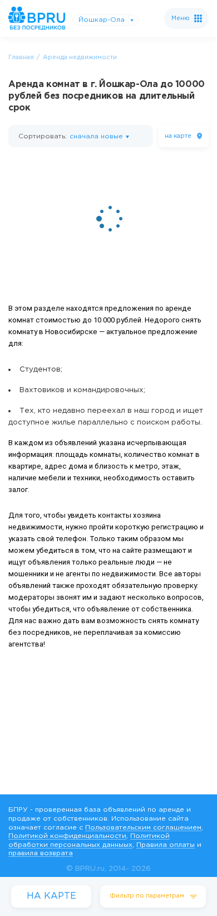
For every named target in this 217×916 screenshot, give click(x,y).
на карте (178, 136)
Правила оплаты (165, 845)
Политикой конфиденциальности (67, 836)
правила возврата (40, 853)
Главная (21, 57)
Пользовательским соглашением (143, 828)
